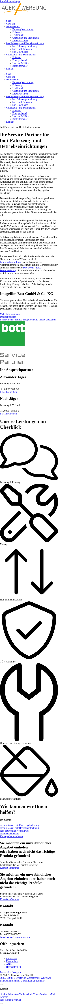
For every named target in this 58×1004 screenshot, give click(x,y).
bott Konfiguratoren (22, 49)
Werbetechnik (13, 26)
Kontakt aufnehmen (9, 867)
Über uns (10, 23)
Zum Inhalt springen (10, 1)
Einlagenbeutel (19, 60)
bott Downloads (20, 51)
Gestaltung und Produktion (25, 37)
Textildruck (18, 35)
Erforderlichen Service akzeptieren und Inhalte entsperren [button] (28, 319)
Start (8, 21)
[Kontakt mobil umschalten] (1, 1003)
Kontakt (10, 68)
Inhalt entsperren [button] (8, 316)
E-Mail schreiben (8, 392)
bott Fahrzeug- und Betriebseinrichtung (25, 43)
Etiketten (16, 57)
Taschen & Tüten (20, 63)
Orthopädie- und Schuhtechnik (21, 54)
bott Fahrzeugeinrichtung (24, 46)
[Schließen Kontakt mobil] (1, 984)
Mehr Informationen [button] (10, 314)
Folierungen (18, 32)
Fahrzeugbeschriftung (23, 29)
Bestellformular (19, 65)
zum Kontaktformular (10, 999)
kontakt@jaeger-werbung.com (15, 937)
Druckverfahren (20, 40)
